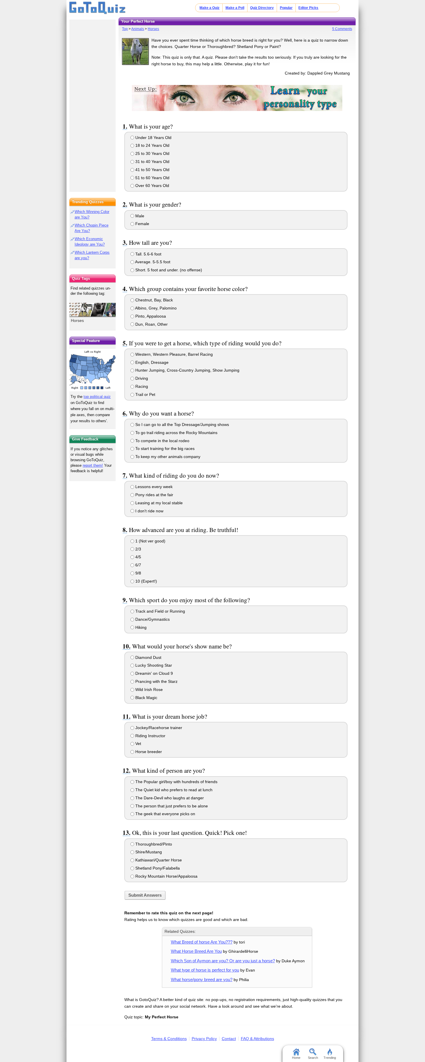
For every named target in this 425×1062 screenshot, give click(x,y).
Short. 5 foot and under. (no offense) (168, 270)
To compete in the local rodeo (161, 440)
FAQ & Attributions (257, 1038)
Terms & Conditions (169, 1038)
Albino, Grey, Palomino (155, 308)
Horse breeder (148, 751)
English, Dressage (151, 362)
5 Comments (342, 29)
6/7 (137, 565)
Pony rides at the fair (153, 494)
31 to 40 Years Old (151, 161)
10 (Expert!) (145, 581)
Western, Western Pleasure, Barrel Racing (173, 354)
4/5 (137, 557)
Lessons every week (153, 486)
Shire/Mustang (148, 852)
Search (313, 1057)
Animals (137, 29)
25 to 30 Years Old (151, 153)
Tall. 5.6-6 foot (147, 254)
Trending (330, 1057)
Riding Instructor (149, 735)
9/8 (137, 573)
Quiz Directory (262, 8)
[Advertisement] (92, 104)
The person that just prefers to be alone (171, 806)
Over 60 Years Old (151, 185)
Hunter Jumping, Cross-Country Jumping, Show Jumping (186, 370)
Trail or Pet (144, 394)
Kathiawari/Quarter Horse (158, 860)
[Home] (97, 8)
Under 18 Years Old (152, 137)
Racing (141, 386)
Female (141, 223)
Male (139, 216)
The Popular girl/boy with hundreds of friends (175, 781)
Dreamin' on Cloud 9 (153, 673)
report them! (93, 465)
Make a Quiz (209, 8)
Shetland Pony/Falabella (157, 868)
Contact (229, 1038)
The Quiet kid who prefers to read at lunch (173, 789)
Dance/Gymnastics (152, 619)
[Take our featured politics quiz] (92, 370)
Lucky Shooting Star (153, 665)
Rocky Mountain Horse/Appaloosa (165, 876)
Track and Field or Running (159, 611)
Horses (153, 29)
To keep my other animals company (167, 456)
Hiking (140, 627)
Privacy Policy (204, 1038)
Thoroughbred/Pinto (153, 844)
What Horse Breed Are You (196, 951)
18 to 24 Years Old (151, 145)
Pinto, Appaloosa (150, 316)
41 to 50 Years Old (151, 169)
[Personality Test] (237, 98)
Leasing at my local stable (158, 503)
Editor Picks (308, 8)
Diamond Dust (147, 657)
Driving (141, 378)
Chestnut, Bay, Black (153, 300)
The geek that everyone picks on (164, 813)
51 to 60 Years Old (151, 177)
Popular (286, 8)
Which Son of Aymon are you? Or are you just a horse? (223, 960)
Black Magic (145, 697)
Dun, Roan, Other (151, 324)
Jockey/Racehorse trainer (158, 727)
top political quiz (97, 396)
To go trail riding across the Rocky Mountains (175, 432)
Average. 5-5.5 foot (152, 262)
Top (125, 29)
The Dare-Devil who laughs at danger (169, 798)
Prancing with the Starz (156, 681)
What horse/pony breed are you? (201, 979)
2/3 (137, 549)
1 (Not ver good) (149, 541)
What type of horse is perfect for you (205, 970)
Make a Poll (235, 8)
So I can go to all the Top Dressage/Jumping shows (181, 424)
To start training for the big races (164, 448)
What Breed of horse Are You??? (201, 941)
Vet (137, 743)
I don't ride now (148, 511)
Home (296, 1057)
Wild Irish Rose (148, 689)
